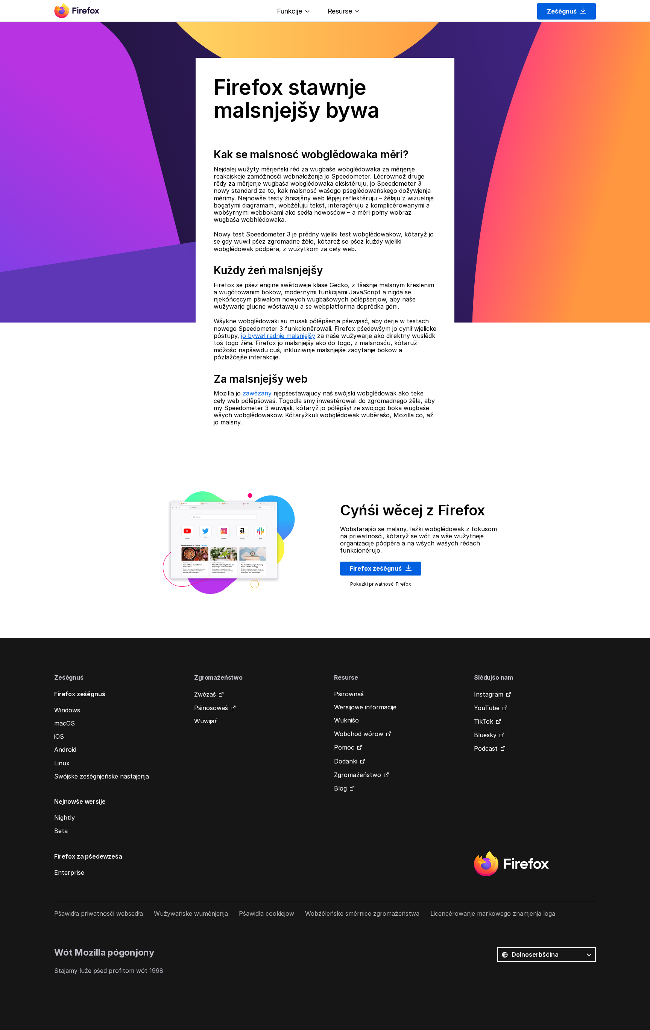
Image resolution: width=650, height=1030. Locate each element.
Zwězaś (205, 694)
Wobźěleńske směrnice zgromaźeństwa (362, 913)
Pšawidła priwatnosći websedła (98, 913)
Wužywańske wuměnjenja (191, 913)
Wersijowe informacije (365, 707)
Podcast (486, 748)
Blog (340, 788)
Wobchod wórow (358, 734)
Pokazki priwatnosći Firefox (380, 584)
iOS (59, 736)
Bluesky (485, 735)
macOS (64, 723)
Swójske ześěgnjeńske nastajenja (101, 776)
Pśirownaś (349, 694)
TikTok (483, 721)
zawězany (257, 393)
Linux (62, 763)
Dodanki (345, 761)
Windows (67, 710)
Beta (61, 831)
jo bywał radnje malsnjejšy (278, 335)
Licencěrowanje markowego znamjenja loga (492, 913)
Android (65, 749)
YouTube (487, 708)
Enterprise (69, 872)
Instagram (488, 694)
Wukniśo (346, 720)
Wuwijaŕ (205, 721)
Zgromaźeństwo (357, 775)
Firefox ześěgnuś (376, 568)
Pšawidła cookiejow (266, 913)
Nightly (64, 817)
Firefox (511, 864)
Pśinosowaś (211, 708)
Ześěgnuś (562, 11)
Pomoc (344, 747)
